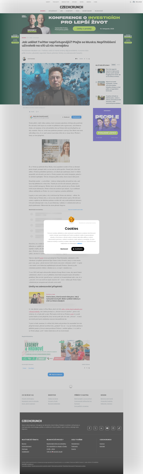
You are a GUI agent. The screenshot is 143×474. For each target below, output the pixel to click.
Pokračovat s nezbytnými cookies (87, 223)
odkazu (79, 243)
